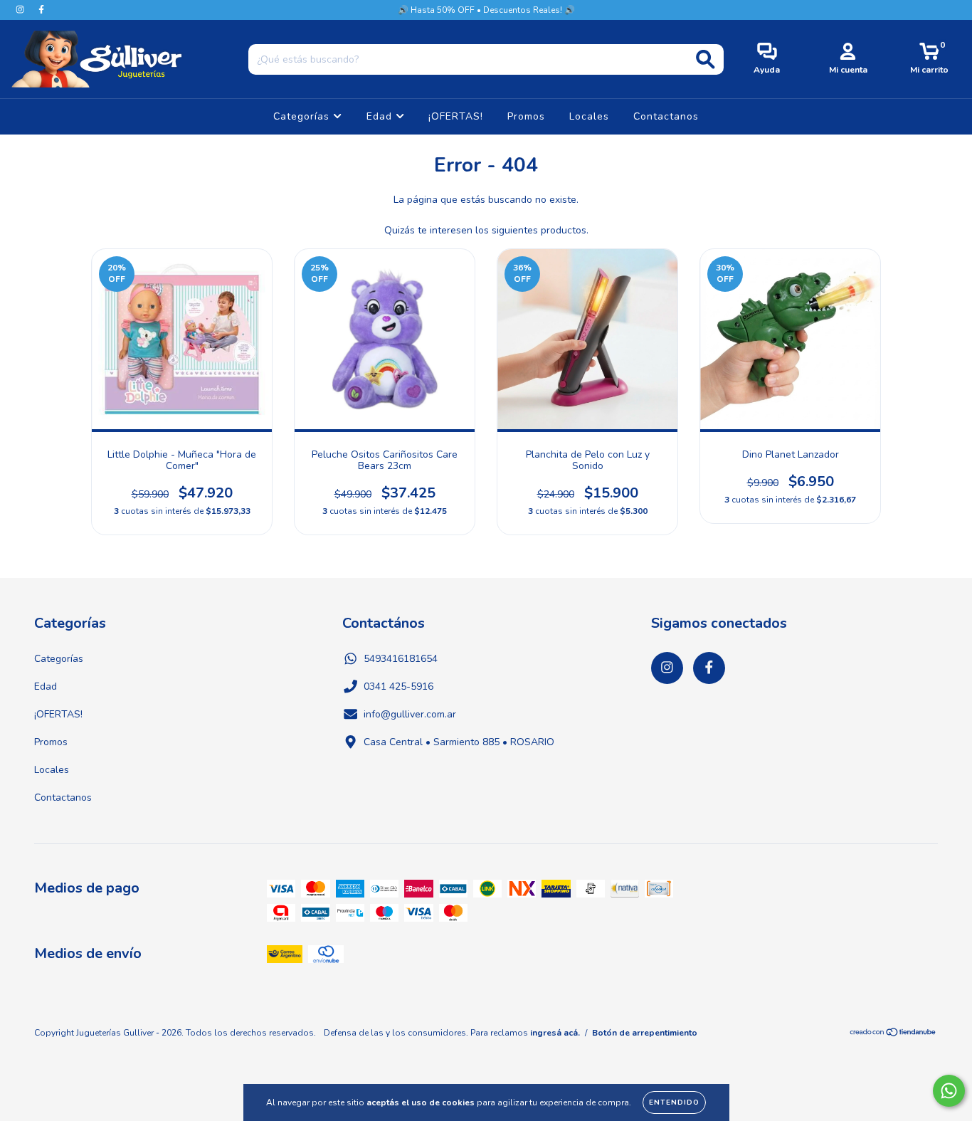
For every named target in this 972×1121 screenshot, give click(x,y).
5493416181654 (401, 658)
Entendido (674, 1102)
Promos (526, 116)
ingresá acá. (555, 1032)
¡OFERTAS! (455, 116)
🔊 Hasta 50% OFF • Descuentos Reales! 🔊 (486, 10)
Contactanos (666, 116)
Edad (381, 116)
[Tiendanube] (893, 1034)
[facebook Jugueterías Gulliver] (41, 9)
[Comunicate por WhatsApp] (949, 1091)
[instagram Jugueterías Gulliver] (21, 9)
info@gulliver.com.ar (410, 714)
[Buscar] (705, 59)
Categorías (303, 116)
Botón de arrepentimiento (644, 1032)
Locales (589, 116)
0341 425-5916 (398, 686)
